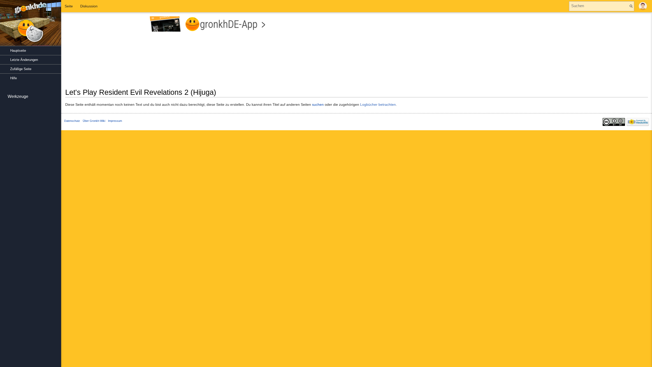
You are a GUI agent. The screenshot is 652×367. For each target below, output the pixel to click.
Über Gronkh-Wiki (94, 120)
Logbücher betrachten (378, 104)
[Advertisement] (504, 52)
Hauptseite (18, 51)
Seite (69, 6)
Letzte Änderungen (24, 60)
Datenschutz (72, 120)
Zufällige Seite (20, 69)
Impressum (115, 120)
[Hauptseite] (30, 25)
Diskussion (89, 6)
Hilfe (13, 78)
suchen (318, 104)
